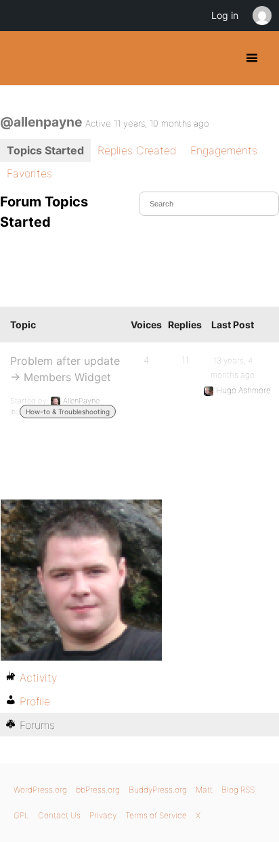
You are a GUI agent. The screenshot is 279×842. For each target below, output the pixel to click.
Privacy (102, 815)
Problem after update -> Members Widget (65, 369)
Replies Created (137, 150)
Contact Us (59, 815)
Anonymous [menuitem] (261, 15)
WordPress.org (40, 789)
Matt (204, 789)
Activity (38, 677)
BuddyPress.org (22, 58)
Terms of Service (156, 815)
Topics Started (45, 150)
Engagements (223, 150)
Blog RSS (238, 789)
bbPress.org (98, 789)
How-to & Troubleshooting (68, 411)
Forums (37, 725)
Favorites (29, 173)
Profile (35, 701)
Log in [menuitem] (224, 15)
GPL (21, 815)
